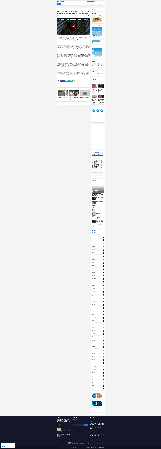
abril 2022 (98, 307)
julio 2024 (98, 268)
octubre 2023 (98, 281)
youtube (102, 65)
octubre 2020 (98, 333)
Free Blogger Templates (73, 447)
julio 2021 (98, 320)
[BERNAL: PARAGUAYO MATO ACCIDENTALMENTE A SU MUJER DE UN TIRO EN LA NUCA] (94, 221)
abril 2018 (98, 376)
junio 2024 (98, 269)
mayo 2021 (98, 323)
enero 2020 (98, 346)
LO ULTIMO (62, 4)
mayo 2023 (98, 288)
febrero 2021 (98, 327)
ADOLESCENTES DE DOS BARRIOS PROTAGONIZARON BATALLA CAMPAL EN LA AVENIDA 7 (100, 206)
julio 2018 (98, 372)
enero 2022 (98, 311)
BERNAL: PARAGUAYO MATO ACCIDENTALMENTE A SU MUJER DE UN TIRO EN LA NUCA (99, 221)
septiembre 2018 (98, 369)
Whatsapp (71, 80)
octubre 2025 (98, 246)
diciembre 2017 (98, 382)
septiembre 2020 (98, 334)
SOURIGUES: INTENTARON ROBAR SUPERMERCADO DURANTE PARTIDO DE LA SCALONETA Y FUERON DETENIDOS (96, 432)
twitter (101, 63)
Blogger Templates (62, 447)
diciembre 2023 (98, 278)
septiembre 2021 (98, 317)
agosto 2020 (98, 336)
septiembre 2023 (98, 282)
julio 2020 (98, 337)
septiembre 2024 (98, 265)
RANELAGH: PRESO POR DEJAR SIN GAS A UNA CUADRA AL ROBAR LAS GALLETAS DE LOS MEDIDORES (94, 100)
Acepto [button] (3, 446)
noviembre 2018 (98, 366)
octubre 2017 (98, 385)
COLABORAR (99, 447)
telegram (101, 67)
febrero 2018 (98, 379)
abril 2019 (98, 359)
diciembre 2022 (98, 295)
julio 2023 (98, 285)
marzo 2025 (98, 256)
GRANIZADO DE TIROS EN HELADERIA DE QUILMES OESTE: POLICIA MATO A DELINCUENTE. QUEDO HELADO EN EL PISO (97, 424)
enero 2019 (98, 363)
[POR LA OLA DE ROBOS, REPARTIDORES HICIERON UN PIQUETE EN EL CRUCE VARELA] (94, 225)
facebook (95, 63)
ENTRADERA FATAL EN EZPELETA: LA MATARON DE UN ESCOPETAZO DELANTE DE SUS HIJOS (84, 97)
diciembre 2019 (98, 347)
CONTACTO (77, 4)
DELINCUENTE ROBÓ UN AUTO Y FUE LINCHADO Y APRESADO (100, 89)
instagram (95, 65)
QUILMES (98, 232)
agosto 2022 (98, 301)
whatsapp (95, 67)
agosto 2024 (98, 266)
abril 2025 (98, 255)
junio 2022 (98, 304)
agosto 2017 (98, 388)
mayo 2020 (98, 340)
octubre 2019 (98, 350)
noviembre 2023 (98, 279)
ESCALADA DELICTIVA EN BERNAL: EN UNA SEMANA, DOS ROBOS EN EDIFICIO (73, 97)
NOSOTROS (67, 4)
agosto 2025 (98, 249)
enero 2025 (98, 259)
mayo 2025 (98, 253)
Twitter (67, 80)
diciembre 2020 (98, 330)
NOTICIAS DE (72, 4)
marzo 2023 (98, 291)
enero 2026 (98, 243)
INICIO (59, 4)
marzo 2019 (98, 360)
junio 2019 (98, 356)
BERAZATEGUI (94, 232)
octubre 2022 (98, 298)
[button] (103, 4)
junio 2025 (98, 252)
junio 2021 (98, 321)
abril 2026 (98, 240)
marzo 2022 (98, 308)
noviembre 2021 (98, 314)
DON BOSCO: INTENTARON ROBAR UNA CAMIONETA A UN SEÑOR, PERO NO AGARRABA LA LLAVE (62, 97)
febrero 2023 (98, 292)
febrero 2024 (98, 275)
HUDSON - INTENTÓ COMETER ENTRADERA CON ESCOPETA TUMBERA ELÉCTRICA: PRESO (101, 100)
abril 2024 (98, 272)
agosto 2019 (98, 353)
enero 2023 (98, 294)
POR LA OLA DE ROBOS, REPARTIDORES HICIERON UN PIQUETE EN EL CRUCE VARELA (100, 225)
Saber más (6, 444)
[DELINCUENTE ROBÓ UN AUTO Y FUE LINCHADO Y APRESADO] (94, 198)
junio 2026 (98, 239)
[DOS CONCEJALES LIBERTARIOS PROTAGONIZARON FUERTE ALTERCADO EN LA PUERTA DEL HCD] (94, 217)
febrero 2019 (98, 362)
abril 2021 (98, 324)
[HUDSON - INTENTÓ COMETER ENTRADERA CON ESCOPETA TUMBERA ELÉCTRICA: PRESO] (94, 210)
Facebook (63, 80)
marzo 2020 (98, 343)
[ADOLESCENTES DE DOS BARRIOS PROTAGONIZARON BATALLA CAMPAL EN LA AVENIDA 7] (94, 206)
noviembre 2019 (98, 349)
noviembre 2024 (98, 262)
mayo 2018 (98, 375)
